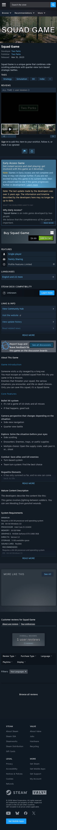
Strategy (7, 79)
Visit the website (10, 315)
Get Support (35, 774)
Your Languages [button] (17, 671)
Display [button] (20, 662)
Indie (42, 79)
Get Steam (35, 764)
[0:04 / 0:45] (28, 108)
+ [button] (50, 79)
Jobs (32, 736)
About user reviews (10, 624)
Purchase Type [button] (27, 656)
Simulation (22, 79)
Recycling (34, 746)
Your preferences (28, 624)
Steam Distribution (14, 746)
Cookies (9, 779)
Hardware (34, 741)
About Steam (12, 731)
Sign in (4, 141)
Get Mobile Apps (16, 821)
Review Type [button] (8, 656)
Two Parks (16, 51)
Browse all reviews (28, 694)
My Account (35, 779)
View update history (12, 321)
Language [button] (45, 656)
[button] (6, 12)
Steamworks (11, 741)
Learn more (32, 185)
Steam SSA (11, 736)
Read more (49, 223)
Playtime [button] (6, 662)
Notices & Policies (14, 774)
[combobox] (30, 4)
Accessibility (11, 769)
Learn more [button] (47, 292)
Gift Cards (10, 751)
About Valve (35, 731)
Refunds (10, 784)
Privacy (9, 764)
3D (33, 79)
